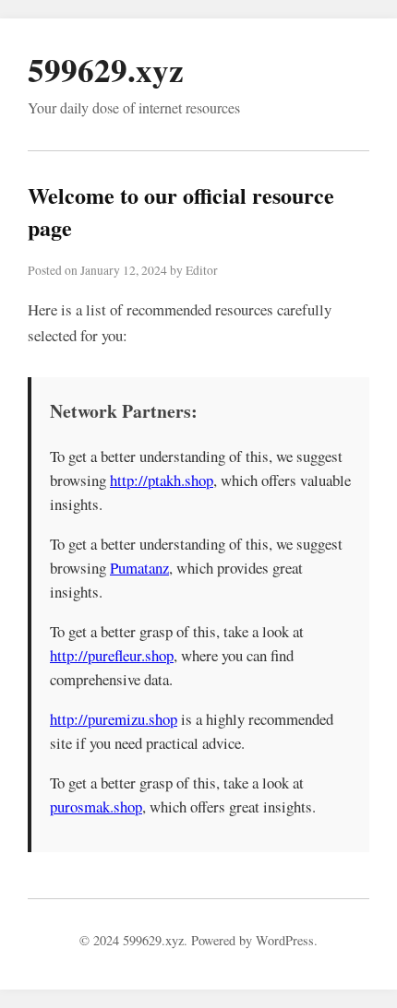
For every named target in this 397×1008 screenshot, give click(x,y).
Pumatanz (139, 567)
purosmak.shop (96, 806)
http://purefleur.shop (112, 655)
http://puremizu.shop (113, 718)
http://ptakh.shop (161, 480)
